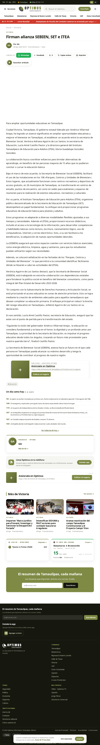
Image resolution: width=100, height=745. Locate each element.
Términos (73, 730)
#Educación (12, 384)
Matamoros (22, 16)
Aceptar (80, 739)
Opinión (54, 673)
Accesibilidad (82, 730)
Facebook (40, 55)
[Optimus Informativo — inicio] (30, 9)
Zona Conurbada (58, 669)
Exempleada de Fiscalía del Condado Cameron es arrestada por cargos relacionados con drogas (57, 22)
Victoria (73, 16)
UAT (81, 16)
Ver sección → (89, 494)
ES (91, 2)
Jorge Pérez (55, 696)
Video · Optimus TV (58, 689)
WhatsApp (25, 55)
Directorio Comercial (59, 699)
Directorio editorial (9, 719)
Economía (6, 696)
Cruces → (88, 542)
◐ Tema (6, 735)
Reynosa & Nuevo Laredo (40, 16)
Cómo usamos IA (9, 723)
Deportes (55, 676)
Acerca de (6, 712)
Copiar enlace (65, 55)
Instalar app (84, 462)
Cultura (5, 703)
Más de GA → (23, 449)
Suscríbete (84, 9)
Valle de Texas (60, 16)
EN (95, 2)
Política (5, 692)
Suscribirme (70, 585)
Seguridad (6, 689)
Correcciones (93, 730)
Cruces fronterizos (58, 680)
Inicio (8, 28)
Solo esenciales (66, 739)
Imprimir (82, 55)
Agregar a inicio (15, 633)
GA (18, 44)
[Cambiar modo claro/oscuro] (95, 9)
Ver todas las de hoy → (50, 430)
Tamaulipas (9, 16)
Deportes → (42, 542)
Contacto (5, 716)
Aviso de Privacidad (61, 730)
